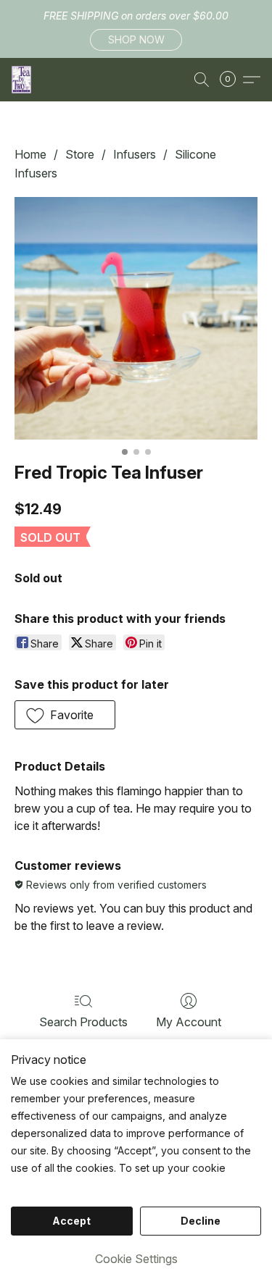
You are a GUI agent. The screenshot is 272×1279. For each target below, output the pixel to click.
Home (30, 154)
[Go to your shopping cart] (232, 79)
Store (79, 154)
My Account (188, 1022)
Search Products (83, 1022)
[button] (136, 40)
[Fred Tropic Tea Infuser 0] (136, 318)
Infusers (134, 154)
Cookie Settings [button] (136, 1258)
